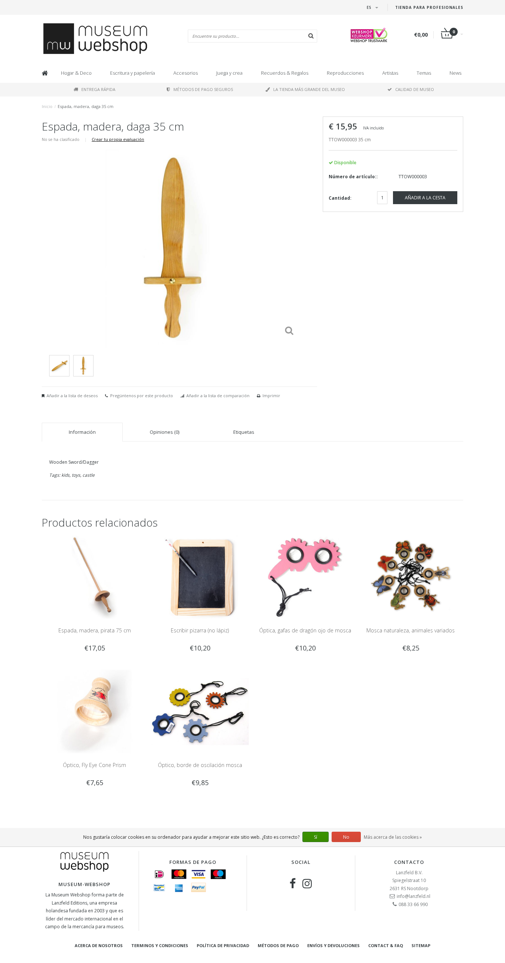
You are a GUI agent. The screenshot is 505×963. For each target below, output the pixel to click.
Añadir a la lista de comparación (218, 395)
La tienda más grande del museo (309, 89)
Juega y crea (229, 73)
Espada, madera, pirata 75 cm (94, 630)
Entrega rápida (98, 89)
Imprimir (271, 395)
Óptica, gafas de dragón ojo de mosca (305, 630)
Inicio (47, 106)
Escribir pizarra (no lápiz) (200, 630)
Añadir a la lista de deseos (72, 395)
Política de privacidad (223, 945)
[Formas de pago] (159, 874)
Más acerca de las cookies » (393, 837)
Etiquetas (243, 432)
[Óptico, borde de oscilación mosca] (200, 711)
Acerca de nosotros (99, 945)
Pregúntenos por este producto (141, 395)
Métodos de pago (278, 945)
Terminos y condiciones (159, 945)
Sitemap (420, 945)
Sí (315, 837)
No (346, 837)
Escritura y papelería (132, 73)
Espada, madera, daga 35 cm (85, 106)
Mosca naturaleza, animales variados (410, 630)
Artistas (390, 73)
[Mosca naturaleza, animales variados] (411, 577)
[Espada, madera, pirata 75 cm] (94, 577)
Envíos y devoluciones (333, 945)
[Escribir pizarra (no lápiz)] (200, 577)
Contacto (409, 862)
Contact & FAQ (385, 945)
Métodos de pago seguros (203, 89)
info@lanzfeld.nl (413, 896)
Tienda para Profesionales (429, 7)
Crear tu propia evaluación (118, 139)
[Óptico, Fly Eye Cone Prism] (94, 711)
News (455, 73)
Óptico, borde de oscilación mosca (200, 764)
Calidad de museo (414, 89)
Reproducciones (345, 73)
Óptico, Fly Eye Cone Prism (94, 764)
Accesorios (185, 73)
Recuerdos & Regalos (284, 73)
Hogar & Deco (76, 73)
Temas (424, 73)
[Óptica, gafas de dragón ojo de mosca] (305, 577)
